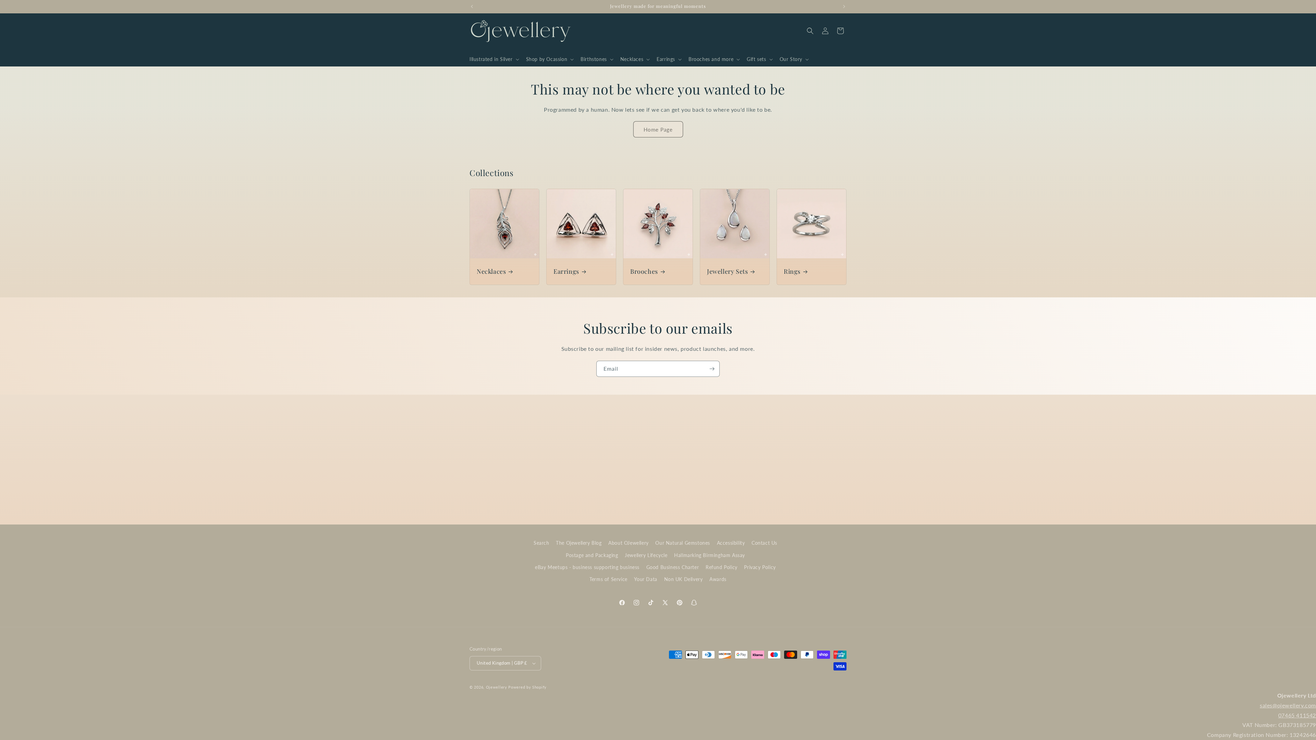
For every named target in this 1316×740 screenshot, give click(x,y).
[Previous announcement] (471, 6)
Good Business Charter (672, 567)
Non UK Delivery (683, 579)
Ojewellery (496, 687)
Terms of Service (608, 579)
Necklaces (491, 271)
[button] (493, 59)
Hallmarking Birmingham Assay (709, 555)
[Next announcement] (844, 6)
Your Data (645, 579)
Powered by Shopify (527, 687)
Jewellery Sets (727, 271)
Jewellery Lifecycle (646, 555)
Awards (718, 579)
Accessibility (731, 543)
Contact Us (764, 543)
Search (541, 543)
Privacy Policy (760, 567)
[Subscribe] (711, 369)
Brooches (644, 271)
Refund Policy (722, 567)
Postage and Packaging (592, 555)
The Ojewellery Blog (578, 543)
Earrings (566, 271)
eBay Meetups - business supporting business (587, 567)
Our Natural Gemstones (682, 543)
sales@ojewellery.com (1288, 705)
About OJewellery (628, 543)
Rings (792, 271)
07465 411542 (1297, 715)
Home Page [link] (658, 129)
